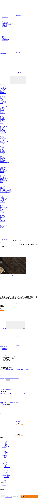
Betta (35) (2, 90)
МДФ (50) (2, 226)
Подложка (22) (2, 208)
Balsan (5, 450)
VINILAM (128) (3, 102)
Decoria (5, 445)
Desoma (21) (2, 115)
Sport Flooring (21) (3, 198)
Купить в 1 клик (18, 336)
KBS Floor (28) (2, 96)
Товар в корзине (3, 404)
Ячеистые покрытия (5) (4, 194)
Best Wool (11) (2, 110)
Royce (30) (2, 98)
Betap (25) (2, 150)
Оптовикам (4, 43)
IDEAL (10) (2, 203)
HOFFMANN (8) (3, 187)
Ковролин (4, 447)
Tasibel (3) (2, 136)
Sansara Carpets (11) (3, 134)
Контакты (4, 41)
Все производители (5, 42)
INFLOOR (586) (3, 121)
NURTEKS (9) (2, 130)
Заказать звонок (18, 421)
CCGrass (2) (2, 172)
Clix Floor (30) (2, 169)
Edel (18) (1, 116)
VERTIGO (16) (3, 177)
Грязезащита (2, 188)
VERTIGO (6, 474)
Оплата (3, 37)
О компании (4, 36)
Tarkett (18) (2, 135)
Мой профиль (4, 18)
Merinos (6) (2, 128)
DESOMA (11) (3, 175)
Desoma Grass (6, 470)
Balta (5, 451)
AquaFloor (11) (2, 186)
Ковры (1, 181)
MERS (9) (2, 129)
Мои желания (4, 25)
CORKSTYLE (6, 477)
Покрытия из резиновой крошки (6, 206)
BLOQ (5, 459)
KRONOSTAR (7, 467)
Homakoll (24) (2, 215)
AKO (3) (1, 209)
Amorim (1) (2, 210)
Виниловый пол (3, 85)
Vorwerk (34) (2, 140)
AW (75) (1, 148)
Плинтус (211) (2, 221)
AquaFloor (6, 441)
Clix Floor (6, 466)
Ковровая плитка (3, 146)
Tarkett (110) (2, 196)
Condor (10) (2, 153)
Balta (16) (2, 109)
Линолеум (2, 195)
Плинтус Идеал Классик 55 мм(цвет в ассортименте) (9, 378)
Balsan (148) (2, 108)
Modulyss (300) (2, 160)
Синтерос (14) (2, 200)
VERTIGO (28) (3, 199)
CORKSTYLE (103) (3, 180)
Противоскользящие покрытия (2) (6, 191)
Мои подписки (5, 22)
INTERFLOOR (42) (3, 158)
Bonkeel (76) (2, 168)
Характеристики (5, 348)
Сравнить (17, 345)
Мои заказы (4, 19)
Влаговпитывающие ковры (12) (5, 189)
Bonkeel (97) (2, 91)
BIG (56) (1, 112)
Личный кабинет (5, 17)
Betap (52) (2, 111)
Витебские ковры (3, 205)
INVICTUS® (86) (3, 95)
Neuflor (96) (2, 161)
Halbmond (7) (2, 119)
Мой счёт (4, 21)
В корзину (23, 328)
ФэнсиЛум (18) (3, 145)
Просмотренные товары (6, 24)
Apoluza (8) (2, 105)
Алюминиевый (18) (3, 223)
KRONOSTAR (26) (3, 170)
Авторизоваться (18, 34)
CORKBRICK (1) (3, 179)
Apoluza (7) (2, 87)
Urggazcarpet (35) (3, 138)
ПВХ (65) (2, 227)
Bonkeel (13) (2, 216)
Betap (5, 453)
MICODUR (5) (2, 202)
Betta (5, 443)
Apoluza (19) (2, 197)
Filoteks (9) (2, 117)
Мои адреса (4, 20)
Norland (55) (2, 97)
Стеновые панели (3, 184)
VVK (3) (1, 164)
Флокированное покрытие (5, 174)
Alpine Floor (2, 185)
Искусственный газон (4, 171)
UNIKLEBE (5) (3, 220)
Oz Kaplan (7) (2, 131)
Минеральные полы (3, 201)
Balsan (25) (2, 149)
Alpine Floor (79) (3, 167)
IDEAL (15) (2, 120)
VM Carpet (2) (2, 139)
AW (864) (2, 107)
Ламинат (1, 166)
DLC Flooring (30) (3, 155)
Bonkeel (5, 444)
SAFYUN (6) (2, 133)
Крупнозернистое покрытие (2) (5, 190)
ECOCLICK (6, 446)
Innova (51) (2, 122)
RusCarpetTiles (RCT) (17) (4, 162)
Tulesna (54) (2, 100)
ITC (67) (1, 123)
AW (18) (1, 182)
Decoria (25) (2, 92)
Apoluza (5, 440)
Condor (5, 461)
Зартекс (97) (2, 142)
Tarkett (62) (2, 99)
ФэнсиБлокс (2, 165)
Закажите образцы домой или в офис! (30, 301)
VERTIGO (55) (3, 101)
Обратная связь (18, 72)
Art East (5, 442)
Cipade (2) (2, 217)
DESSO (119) (2, 154)
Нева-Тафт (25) (3, 144)
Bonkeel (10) (2, 212)
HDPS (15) (2, 222)
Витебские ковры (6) (4, 141)
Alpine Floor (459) (3, 86)
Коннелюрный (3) (3, 225)
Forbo (5, 473)
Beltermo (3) (2, 211)
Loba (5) (1, 219)
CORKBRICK (6, 476)
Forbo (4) (1, 218)
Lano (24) (2, 127)
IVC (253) (2, 159)
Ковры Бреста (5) (3, 143)
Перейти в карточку (3, 346)
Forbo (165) (2, 176)
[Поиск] (18, 80)
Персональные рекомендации (7, 23)
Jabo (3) (1, 124)
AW (5, 449)
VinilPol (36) (2, 103)
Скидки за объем (5, 40)
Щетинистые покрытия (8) (5, 192)
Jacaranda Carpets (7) (3, 125)
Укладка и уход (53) (3, 214)
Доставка (4, 38)
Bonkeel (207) (2, 113)
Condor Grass (6, 469)
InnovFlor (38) (2, 157)
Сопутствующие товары (4, 207)
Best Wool (6, 452)
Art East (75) (2, 89)
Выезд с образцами (5, 39)
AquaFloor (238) (3, 88)
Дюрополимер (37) (3, 224)
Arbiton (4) (2, 213)
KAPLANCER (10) (3, 126)
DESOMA (6, 462)
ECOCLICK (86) (3, 93)
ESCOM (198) (2, 156)
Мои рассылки (5, 26)
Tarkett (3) (2, 204)
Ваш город (18, 7)
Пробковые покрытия (4, 178)
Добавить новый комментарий (5, 389)
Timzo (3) (2, 137)
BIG (5, 454)
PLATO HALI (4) (3, 132)
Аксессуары (4, 349)
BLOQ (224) (2, 151)
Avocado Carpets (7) (3, 106)
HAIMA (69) (2, 118)
